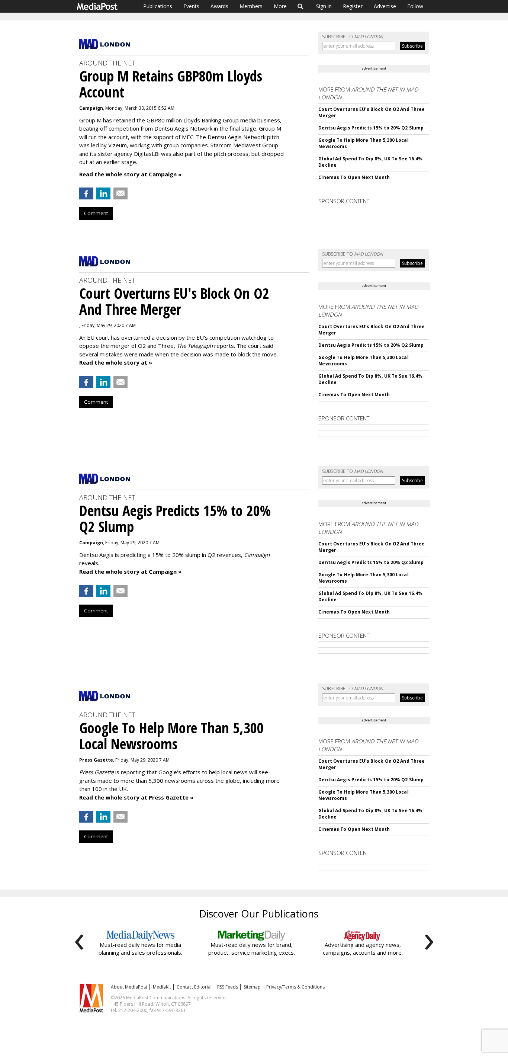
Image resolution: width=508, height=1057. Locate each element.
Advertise (385, 6)
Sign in (324, 6)
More (280, 6)
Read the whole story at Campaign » (130, 174)
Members (251, 6)
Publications (157, 6)
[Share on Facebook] (86, 193)
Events (191, 6)
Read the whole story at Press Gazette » (136, 797)
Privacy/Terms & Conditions (295, 987)
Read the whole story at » (115, 362)
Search (300, 6)
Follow (415, 6)
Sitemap (252, 987)
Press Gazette (96, 760)
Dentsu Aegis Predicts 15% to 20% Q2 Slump (371, 128)
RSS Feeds (227, 987)
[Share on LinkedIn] (103, 193)
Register (353, 6)
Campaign (91, 108)
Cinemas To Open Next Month (354, 177)
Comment (96, 213)
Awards (219, 6)
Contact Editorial (194, 987)
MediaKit (162, 987)
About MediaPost (129, 987)
